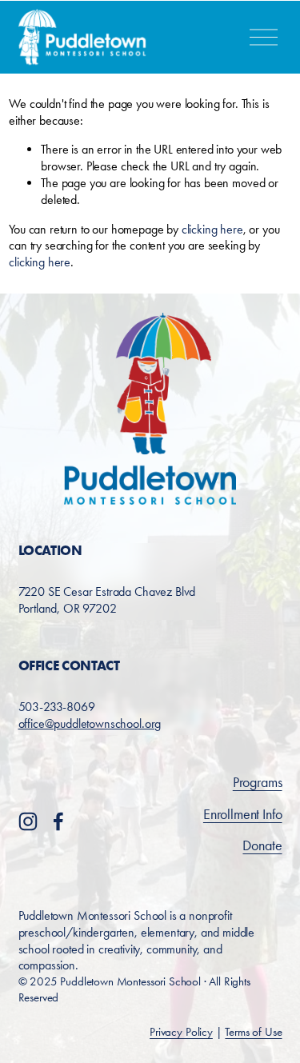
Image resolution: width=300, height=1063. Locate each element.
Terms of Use (253, 1032)
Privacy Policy (181, 1032)
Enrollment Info (242, 814)
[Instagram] (28, 821)
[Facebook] (58, 821)
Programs (257, 782)
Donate (262, 845)
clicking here (212, 229)
